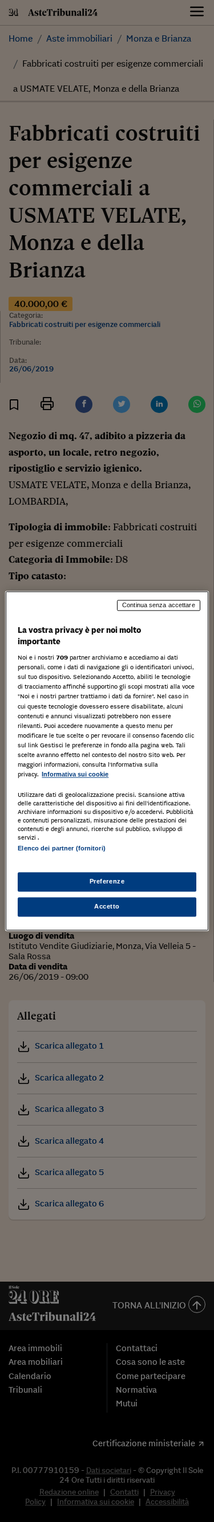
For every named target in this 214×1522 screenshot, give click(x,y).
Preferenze (107, 881)
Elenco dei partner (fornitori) (61, 848)
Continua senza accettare (158, 605)
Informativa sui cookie (75, 774)
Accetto (107, 906)
